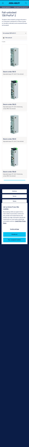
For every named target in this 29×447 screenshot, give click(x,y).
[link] (7, 7)
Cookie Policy (18, 221)
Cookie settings (14, 229)
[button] (21, 7)
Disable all (14, 234)
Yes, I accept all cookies (14, 240)
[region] (14, 223)
